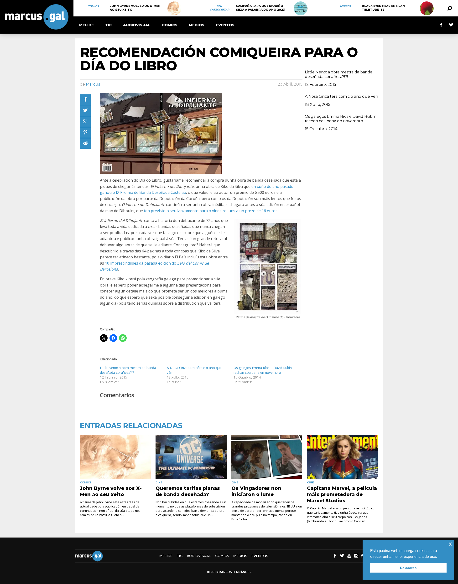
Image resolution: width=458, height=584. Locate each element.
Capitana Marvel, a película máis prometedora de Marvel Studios (342, 494)
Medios (196, 25)
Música (345, 6)
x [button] (450, 544)
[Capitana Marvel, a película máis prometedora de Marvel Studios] (342, 457)
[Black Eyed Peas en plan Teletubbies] (427, 8)
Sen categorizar (219, 8)
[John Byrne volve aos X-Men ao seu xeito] (174, 8)
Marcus (93, 84)
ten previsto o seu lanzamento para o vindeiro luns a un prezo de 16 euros (210, 210)
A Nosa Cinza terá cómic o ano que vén (341, 96)
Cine (159, 482)
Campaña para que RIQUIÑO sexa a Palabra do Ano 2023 (260, 7)
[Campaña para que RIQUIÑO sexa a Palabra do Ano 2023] (300, 8)
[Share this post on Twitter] (85, 110)
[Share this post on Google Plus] (85, 121)
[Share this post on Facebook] (85, 99)
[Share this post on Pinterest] (85, 132)
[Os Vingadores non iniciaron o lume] (266, 457)
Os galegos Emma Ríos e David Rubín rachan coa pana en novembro (263, 370)
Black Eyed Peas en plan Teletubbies (383, 7)
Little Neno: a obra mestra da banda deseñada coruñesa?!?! (128, 370)
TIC (108, 25)
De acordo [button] (408, 568)
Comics (93, 6)
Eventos (225, 25)
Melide (86, 25)
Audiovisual (137, 25)
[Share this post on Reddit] (85, 143)
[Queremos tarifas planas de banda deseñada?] (191, 457)
